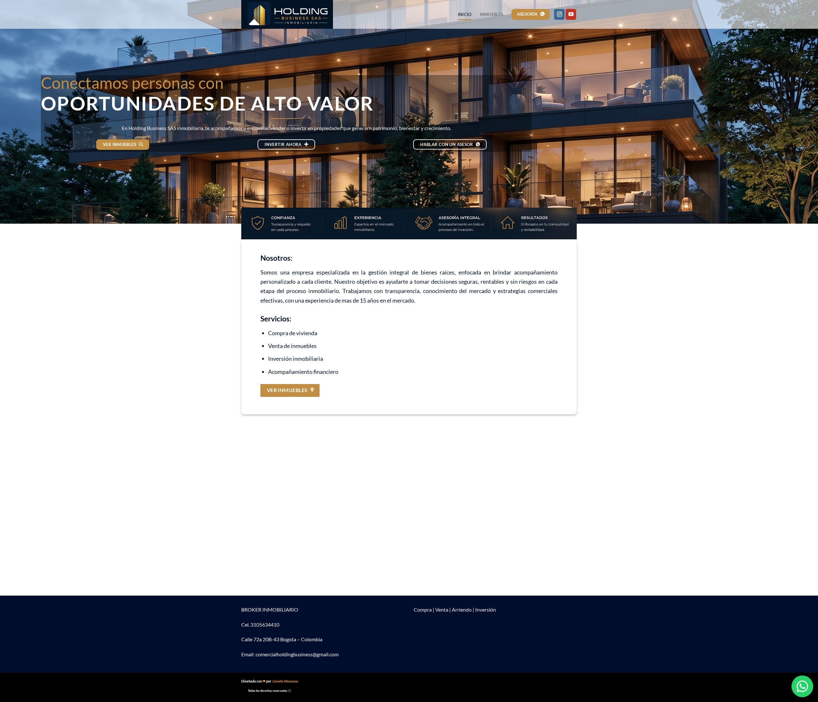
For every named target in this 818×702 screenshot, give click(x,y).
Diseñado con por (269, 681)
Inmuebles (491, 14)
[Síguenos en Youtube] (571, 14)
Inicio (465, 14)
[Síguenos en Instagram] (559, 14)
